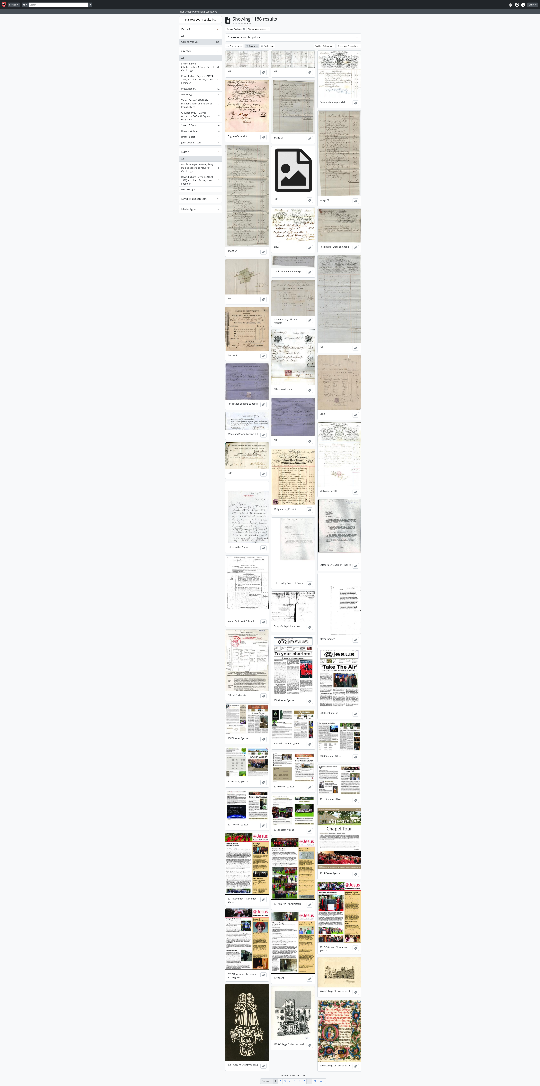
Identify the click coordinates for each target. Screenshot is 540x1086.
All (182, 36)
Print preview (235, 46)
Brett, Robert (200, 137)
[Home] (5, 4)
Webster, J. (200, 95)
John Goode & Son (200, 143)
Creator (186, 51)
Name (185, 152)
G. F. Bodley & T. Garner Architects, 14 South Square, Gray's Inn (200, 116)
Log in (532, 4)
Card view (253, 46)
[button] (511, 5)
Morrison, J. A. (200, 190)
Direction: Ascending (348, 46)
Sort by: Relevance (324, 46)
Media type (188, 209)
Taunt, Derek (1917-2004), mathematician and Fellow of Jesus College (200, 104)
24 (314, 1081)
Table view (268, 46)
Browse (13, 4)
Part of (185, 29)
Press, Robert (200, 89)
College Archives (200, 42)
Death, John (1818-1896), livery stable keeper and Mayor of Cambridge (200, 168)
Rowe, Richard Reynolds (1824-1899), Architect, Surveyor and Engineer (200, 79)
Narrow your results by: (200, 19)
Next (322, 1081)
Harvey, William (200, 132)
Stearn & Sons (200, 126)
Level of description (194, 199)
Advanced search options (244, 37)
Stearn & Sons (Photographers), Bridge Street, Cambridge (200, 67)
